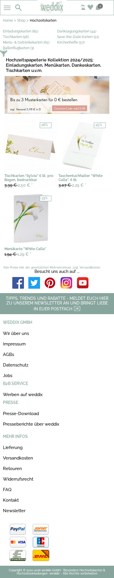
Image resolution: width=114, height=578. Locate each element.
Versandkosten (18, 458)
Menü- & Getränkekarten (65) (26, 42)
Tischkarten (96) (16, 37)
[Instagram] (66, 283)
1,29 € (17, 254)
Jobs (7, 375)
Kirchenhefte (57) (70, 42)
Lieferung (13, 447)
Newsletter (14, 510)
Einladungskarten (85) (20, 31)
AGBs (8, 354)
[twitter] (34, 283)
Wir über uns (16, 333)
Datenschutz (15, 365)
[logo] (57, 12)
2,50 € (18, 185)
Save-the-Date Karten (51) (78, 37)
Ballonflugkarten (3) (18, 48)
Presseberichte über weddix (31, 424)
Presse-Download (21, 413)
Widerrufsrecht (18, 479)
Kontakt (11, 500)
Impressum (14, 344)
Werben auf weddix (23, 394)
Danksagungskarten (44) (76, 31)
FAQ (7, 489)
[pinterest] (50, 283)
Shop (21, 20)
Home (8, 20)
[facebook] (18, 283)
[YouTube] (83, 283)
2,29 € (72, 185)
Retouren (12, 468)
